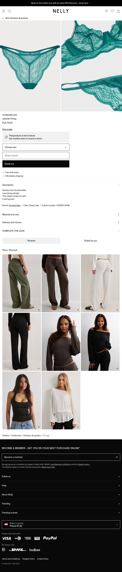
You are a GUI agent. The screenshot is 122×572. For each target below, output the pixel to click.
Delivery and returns (11, 222)
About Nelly (7, 494)
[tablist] (61, 241)
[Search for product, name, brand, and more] (9, 11)
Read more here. (48, 467)
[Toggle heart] (114, 108)
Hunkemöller (9, 115)
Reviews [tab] (31, 240)
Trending (6, 503)
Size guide (7, 129)
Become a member (13, 457)
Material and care (10, 214)
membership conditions (61, 464)
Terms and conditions (11, 559)
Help (4, 485)
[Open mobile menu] (3, 11)
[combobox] (35, 147)
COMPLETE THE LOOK (13, 231)
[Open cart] (118, 11)
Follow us (6, 476)
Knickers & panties (16, 18)
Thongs (46, 435)
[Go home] (61, 11)
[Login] (106, 11)
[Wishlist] (112, 11)
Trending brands (10, 512)
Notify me (9, 164)
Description (7, 185)
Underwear (16, 435)
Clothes (5, 435)
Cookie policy (42, 559)
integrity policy (84, 464)
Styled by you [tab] (90, 240)
